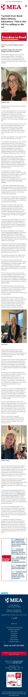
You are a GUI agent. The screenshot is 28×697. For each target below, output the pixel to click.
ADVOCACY (14, 633)
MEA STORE (14, 637)
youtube (14, 618)
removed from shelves (12, 232)
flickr (16, 618)
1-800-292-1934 (17, 610)
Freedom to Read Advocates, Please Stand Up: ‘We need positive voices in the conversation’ (19, 575)
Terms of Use (23, 615)
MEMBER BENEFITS (14, 629)
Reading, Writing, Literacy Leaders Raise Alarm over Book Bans (19, 567)
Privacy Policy (15, 615)
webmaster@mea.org (16, 611)
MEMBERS (14, 635)
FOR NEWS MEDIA (14, 641)
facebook (12, 618)
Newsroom (5, 593)
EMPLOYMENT (14, 639)
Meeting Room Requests (15, 627)
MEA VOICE (14, 631)
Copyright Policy (5, 615)
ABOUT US (14, 623)
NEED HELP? (13, 1)
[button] (14, 679)
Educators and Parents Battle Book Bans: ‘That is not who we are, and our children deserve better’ (19, 543)
